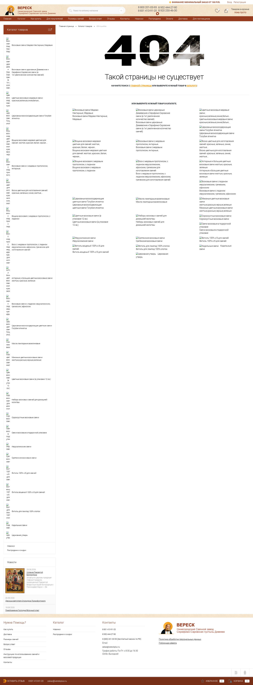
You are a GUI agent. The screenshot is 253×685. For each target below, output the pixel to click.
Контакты (125, 19)
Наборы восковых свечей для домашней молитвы (150, 223)
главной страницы (141, 85)
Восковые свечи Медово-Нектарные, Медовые (89, 117)
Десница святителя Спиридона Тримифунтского (25, 601)
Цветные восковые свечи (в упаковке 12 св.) (90, 223)
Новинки (139, 19)
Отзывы (111, 19)
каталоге (192, 85)
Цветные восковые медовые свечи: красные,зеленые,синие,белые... (216, 120)
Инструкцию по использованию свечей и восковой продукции (21, 655)
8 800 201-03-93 (147, 7)
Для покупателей (55, 19)
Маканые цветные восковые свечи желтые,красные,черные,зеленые (216, 209)
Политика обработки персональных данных (180, 639)
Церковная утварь (152, 255)
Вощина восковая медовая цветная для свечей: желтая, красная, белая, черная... (89, 153)
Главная (7, 19)
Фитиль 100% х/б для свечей (212, 241)
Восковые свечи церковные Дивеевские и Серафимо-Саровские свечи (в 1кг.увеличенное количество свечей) (153, 127)
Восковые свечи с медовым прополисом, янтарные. (149, 149)
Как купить (36, 19)
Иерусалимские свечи (82, 241)
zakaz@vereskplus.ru (111, 647)
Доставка (183, 19)
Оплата (169, 19)
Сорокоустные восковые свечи (214, 219)
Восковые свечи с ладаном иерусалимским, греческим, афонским (217, 192)
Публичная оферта (168, 643)
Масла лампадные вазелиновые (151, 202)
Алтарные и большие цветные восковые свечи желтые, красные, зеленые (215, 173)
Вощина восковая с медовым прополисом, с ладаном (86, 169)
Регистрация (240, 2)
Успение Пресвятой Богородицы (35, 573)
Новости (11, 562)
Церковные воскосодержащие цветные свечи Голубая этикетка (88, 206)
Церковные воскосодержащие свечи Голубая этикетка (216, 134)
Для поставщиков (201, 19)
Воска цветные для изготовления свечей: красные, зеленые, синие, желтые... (215, 153)
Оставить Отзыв (16, 681)
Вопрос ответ (95, 19)
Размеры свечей (76, 19)
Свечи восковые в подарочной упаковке (214, 231)
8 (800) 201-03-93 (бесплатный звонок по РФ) (121, 639)
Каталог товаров (17, 29)
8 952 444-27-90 (109, 634)
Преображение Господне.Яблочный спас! (22, 610)
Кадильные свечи (215, 247)
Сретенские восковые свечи (149, 241)
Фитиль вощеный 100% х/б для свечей (90, 252)
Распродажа (155, 19)
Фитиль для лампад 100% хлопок (151, 249)
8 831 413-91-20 (109, 629)
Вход (229, 2)
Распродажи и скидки (16, 550)
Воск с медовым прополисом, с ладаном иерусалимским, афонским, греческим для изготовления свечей (153, 176)
